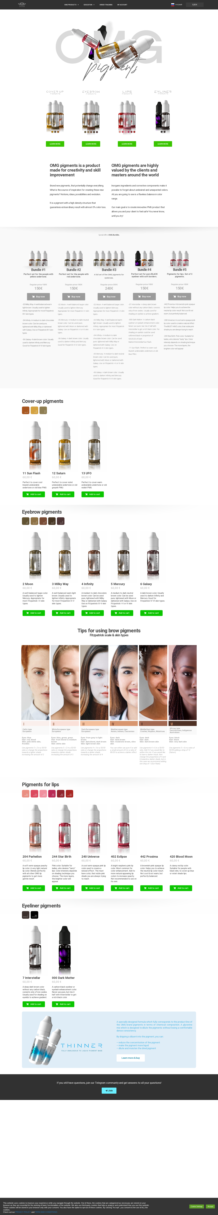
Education (88, 5)
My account (122, 5)
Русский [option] (178, 5)
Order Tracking (106, 5)
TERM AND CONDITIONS (46, 1212)
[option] (176, 4)
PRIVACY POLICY (23, 1212)
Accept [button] (210, 1206)
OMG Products (70, 5)
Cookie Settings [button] (196, 1206)
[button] (38, 296)
